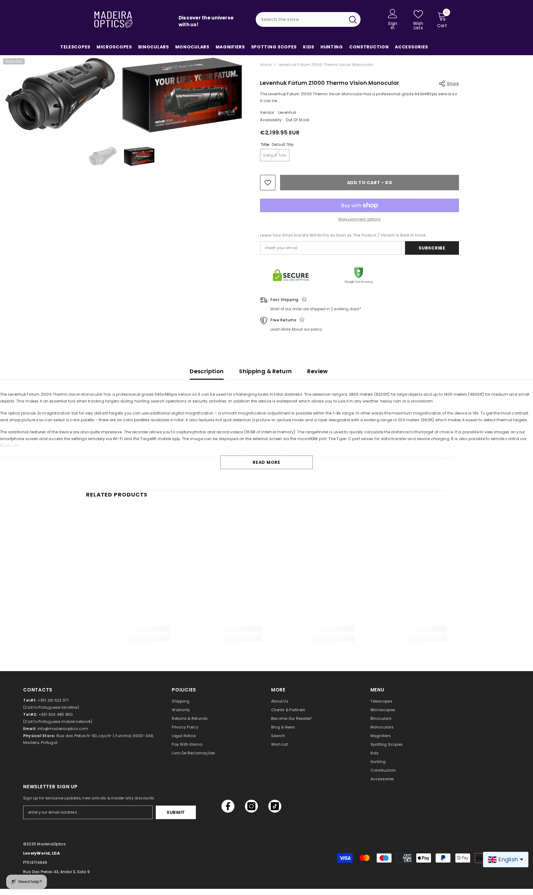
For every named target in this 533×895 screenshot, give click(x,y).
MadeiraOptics (51, 844)
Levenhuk (287, 112)
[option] (102, 156)
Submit (176, 812)
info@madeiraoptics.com (63, 728)
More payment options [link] (359, 219)
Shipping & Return (265, 371)
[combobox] (300, 19)
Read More (266, 462)
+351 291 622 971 (53, 700)
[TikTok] (274, 806)
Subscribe (432, 248)
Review (317, 371)
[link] (127, 628)
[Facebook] (227, 806)
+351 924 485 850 (56, 714)
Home (265, 64)
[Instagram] (251, 806)
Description (207, 371)
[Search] (308, 19)
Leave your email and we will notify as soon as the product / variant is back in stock (343, 235)
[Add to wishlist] (267, 182)
